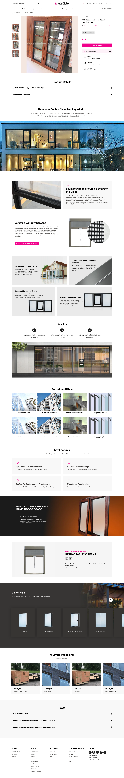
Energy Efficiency (73, 756)
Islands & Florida (35, 766)
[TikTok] (104, 752)
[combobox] (26, 3)
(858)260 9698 (92, 755)
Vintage (33, 754)
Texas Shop (72, 759)
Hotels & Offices (35, 759)
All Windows (25, 12)
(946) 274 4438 (92, 757)
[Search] (38, 3)
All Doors (14, 756)
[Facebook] (90, 752)
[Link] (62, 3)
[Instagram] (101, 752)
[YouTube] (97, 752)
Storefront (33, 768)
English (100, 3)
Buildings (33, 756)
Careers (71, 754)
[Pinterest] (93, 752)
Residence (33, 764)
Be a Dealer (72, 751)
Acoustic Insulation (36, 771)
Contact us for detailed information (26, 243)
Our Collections (16, 751)
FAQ (70, 761)
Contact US (53, 759)
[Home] (12, 13)
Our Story (52, 751)
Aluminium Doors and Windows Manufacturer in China (98, 26)
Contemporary (34, 751)
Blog (51, 756)
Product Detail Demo (17, 759)
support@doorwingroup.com (96, 759)
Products (18, 12)
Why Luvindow (53, 754)
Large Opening (34, 761)
